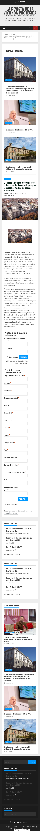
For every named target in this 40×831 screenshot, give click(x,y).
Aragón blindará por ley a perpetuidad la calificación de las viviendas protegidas (20, 149)
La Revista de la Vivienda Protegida (20, 11)
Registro (26, 822)
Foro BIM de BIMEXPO (14, 547)
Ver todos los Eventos (12, 554)
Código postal (9, 442)
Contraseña (8, 348)
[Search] (29, 28)
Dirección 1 (8, 413)
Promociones (9, 632)
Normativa (7, 179)
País (6, 450)
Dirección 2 (8, 420)
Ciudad (7, 428)
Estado (7, 435)
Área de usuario (16, 822)
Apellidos (8, 390)
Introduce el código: (11, 487)
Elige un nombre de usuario (14, 375)
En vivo (35, 28)
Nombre (7, 383)
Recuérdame (13, 357)
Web (5, 480)
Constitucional (13, 511)
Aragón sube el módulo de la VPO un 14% (20, 112)
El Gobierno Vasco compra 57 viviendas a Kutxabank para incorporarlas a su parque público (20, 622)
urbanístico (13, 513)
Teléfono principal (11, 457)
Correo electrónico (11, 465)
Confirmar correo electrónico (15, 472)
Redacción (8, 193)
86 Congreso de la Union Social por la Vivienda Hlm (19, 529)
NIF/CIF (7, 405)
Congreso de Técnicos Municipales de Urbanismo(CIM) (19, 539)
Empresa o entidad (11, 398)
